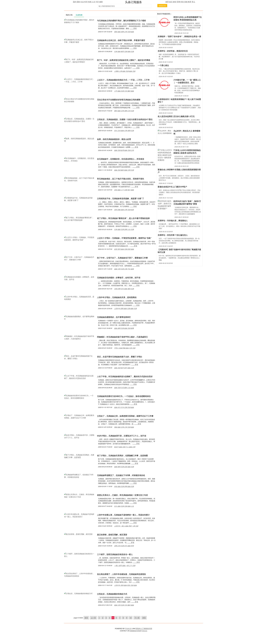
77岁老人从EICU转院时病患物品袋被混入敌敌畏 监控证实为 (187, 151)
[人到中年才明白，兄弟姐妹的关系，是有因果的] (79, 297)
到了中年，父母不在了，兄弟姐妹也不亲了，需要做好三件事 (122, 257)
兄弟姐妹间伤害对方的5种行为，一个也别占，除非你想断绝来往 (124, 396)
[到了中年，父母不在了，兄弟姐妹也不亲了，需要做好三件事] (79, 258)
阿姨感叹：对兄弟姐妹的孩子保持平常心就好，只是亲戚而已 (122, 337)
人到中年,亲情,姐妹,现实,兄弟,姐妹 (125, 585)
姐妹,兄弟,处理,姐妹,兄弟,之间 (124, 150)
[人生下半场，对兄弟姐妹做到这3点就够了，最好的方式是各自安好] (79, 377)
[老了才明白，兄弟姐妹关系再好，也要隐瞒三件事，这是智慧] (79, 456)
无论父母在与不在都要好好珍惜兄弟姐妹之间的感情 (118, 99)
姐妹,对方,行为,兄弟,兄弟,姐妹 (124, 407)
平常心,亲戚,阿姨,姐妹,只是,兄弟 (124, 348)
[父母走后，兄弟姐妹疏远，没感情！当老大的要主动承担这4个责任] (79, 120)
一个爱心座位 (163, 65)
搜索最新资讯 (162, 6)
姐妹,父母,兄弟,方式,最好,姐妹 (124, 605)
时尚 (86, 2)
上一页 (93, 617)
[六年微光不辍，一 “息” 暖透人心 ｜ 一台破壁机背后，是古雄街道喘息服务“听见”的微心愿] (164, 85)
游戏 (186, 2)
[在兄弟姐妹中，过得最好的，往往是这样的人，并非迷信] (79, 159)
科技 (182, 2)
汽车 (97, 2)
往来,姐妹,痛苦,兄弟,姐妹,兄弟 (124, 51)
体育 (167, 2)
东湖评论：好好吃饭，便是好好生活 (173, 51)
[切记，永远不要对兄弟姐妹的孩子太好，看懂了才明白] (79, 357)
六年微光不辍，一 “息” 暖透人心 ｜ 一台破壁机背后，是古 (187, 81)
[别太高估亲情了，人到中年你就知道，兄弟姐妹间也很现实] (79, 574)
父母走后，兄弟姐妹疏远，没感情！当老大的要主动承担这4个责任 (125, 119)
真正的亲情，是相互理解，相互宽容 (112, 534)
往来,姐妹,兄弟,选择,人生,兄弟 (124, 229)
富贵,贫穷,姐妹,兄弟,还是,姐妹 (124, 249)
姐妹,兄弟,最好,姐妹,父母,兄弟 (124, 170)
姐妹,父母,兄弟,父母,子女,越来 (124, 269)
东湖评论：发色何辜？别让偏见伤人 (173, 235)
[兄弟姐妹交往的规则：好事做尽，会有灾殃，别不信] (79, 278)
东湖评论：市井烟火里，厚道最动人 (173, 220)
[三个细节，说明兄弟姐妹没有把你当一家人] (79, 555)
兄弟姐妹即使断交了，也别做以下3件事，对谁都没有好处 (121, 475)
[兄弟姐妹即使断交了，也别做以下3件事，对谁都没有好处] (79, 475)
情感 (89, 2)
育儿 (193, 2)
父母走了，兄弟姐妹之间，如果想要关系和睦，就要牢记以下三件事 (125, 416)
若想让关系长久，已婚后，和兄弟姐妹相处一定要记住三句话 (122, 495)
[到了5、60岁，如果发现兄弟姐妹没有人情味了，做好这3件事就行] (79, 60)
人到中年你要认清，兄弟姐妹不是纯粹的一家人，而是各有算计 (123, 514)
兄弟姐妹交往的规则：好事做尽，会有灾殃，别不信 (118, 277)
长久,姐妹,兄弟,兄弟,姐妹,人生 (124, 506)
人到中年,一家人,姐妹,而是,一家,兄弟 (126, 526)
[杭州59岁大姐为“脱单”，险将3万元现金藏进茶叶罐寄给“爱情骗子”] (165, 204)
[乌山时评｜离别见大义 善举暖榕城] (165, 131)
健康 (101, 2)
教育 (189, 2)
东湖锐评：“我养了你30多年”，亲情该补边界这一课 (179, 36)
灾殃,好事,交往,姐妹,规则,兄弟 (124, 289)
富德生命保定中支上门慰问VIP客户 (172, 186)
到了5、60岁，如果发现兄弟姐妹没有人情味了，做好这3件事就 (123, 60)
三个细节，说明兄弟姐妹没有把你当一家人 (115, 554)
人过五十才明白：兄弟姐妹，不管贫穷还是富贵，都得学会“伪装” (124, 238)
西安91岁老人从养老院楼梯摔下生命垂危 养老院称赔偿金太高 (187, 18)
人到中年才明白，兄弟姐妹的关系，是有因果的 (117, 297)
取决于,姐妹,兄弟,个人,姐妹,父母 (124, 447)
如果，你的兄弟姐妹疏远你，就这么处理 (114, 139)
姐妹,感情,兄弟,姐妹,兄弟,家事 (124, 328)
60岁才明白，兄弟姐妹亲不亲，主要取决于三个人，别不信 (121, 435)
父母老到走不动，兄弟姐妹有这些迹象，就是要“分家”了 (120, 198)
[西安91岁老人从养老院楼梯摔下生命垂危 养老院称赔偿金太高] (164, 22)
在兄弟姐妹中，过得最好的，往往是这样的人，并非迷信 (120, 159)
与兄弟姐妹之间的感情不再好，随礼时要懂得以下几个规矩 (121, 20)
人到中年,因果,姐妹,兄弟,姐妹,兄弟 (125, 308)
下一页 (136, 617)
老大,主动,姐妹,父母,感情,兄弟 (124, 130)
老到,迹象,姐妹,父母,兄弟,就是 (124, 210)
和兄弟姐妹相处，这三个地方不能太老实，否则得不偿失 (120, 178)
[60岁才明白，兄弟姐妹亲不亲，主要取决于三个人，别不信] (79, 436)
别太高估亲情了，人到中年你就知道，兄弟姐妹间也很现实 (121, 574)
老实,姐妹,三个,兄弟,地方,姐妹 (124, 190)
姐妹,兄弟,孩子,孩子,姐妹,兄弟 (124, 368)
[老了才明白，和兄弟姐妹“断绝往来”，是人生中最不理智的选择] (79, 218)
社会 (82, 2)
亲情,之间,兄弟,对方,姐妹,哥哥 (124, 546)
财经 (174, 2)
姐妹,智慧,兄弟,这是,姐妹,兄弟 (124, 467)
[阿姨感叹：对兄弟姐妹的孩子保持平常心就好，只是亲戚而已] (79, 337)
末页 (144, 617)
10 (131, 617)
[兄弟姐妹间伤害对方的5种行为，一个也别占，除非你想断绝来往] (79, 396)
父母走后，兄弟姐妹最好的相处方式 (112, 594)
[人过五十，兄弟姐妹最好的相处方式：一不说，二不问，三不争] (79, 80)
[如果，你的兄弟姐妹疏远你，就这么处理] (79, 139)
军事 (178, 2)
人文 (93, 2)
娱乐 (171, 2)
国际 (78, 2)
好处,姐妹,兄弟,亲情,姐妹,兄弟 (124, 486)
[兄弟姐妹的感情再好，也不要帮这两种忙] (79, 317)
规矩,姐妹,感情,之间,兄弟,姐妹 (124, 32)
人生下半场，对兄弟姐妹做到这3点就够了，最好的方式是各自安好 (125, 376)
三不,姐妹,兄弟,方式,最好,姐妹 (124, 91)
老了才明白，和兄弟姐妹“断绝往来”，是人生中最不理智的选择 (123, 218)
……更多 (133, 28)
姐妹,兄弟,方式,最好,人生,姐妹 (124, 387)
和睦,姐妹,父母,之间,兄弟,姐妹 (124, 427)
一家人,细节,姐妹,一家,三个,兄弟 (124, 565)
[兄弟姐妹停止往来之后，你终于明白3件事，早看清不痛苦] (79, 40)
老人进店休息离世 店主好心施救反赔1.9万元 (176, 116)
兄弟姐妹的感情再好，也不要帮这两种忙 (114, 317)
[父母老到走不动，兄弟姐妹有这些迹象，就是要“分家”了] (79, 199)
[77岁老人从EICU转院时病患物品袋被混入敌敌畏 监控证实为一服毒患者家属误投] (165, 155)
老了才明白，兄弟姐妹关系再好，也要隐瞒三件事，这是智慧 (122, 455)
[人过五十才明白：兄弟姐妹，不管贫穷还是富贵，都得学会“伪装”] (79, 238)
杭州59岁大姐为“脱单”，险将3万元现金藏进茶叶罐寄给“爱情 (187, 202)
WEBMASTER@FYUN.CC (138, 631)
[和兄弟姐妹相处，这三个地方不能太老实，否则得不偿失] (79, 179)
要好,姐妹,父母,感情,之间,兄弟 (124, 111)
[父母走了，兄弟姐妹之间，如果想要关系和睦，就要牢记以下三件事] (79, 416)
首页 (86, 617)
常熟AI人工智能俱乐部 (143, 628)
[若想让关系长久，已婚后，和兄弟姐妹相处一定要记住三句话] (79, 495)
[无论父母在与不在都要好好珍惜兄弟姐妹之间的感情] (79, 100)
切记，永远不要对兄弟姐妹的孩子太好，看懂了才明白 (119, 356)
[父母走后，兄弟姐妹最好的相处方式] (78, 593)
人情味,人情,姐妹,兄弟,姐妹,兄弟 (124, 71)
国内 (74, 2)
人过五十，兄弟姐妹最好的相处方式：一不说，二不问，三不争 (123, 79)
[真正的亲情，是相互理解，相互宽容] (78, 534)
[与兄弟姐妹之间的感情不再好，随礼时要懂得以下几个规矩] (79, 21)
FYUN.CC (128, 629)
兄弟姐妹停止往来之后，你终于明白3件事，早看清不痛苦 (121, 40)
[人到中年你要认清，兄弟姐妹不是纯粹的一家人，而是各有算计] (79, 515)
